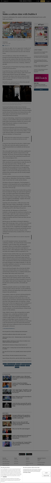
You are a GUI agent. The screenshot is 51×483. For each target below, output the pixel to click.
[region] (25, 474)
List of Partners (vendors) (27, 472)
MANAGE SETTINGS (46, 475)
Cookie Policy (5, 476)
